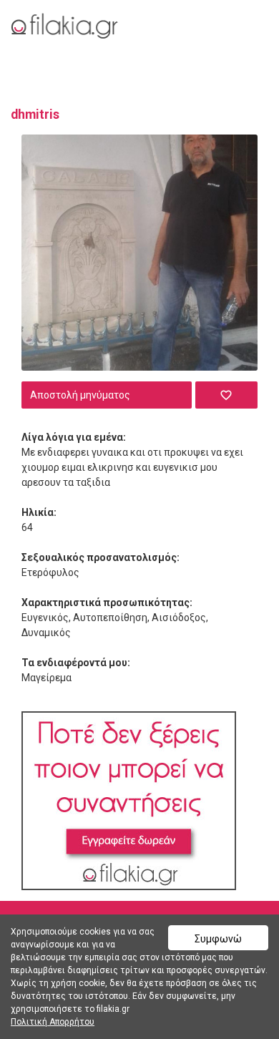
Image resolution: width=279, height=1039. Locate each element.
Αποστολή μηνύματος (80, 395)
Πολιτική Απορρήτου (52, 1022)
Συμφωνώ (218, 939)
